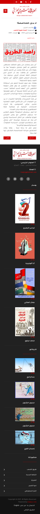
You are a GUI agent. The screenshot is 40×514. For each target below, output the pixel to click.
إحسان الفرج (29, 449)
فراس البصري (29, 228)
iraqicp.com (32, 502)
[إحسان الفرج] (25, 437)
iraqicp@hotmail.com (29, 172)
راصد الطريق (30, 38)
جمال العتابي (29, 302)
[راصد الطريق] (35, 28)
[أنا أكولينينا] (25, 246)
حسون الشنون (29, 403)
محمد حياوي (30, 341)
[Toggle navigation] (5, 11)
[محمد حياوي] (25, 322)
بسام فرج (31, 377)
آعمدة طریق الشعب (20, 30)
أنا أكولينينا (30, 263)
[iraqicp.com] (22, 11)
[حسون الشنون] (25, 390)
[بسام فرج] (25, 365)
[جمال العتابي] (25, 283)
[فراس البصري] (25, 209)
